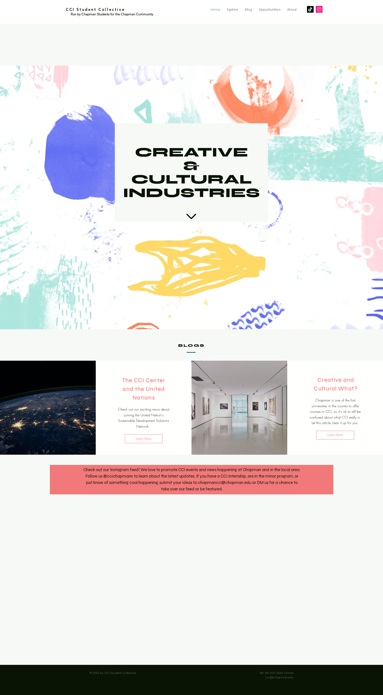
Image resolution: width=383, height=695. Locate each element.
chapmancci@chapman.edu (224, 482)
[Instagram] (319, 9)
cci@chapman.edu (279, 677)
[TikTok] (310, 9)
